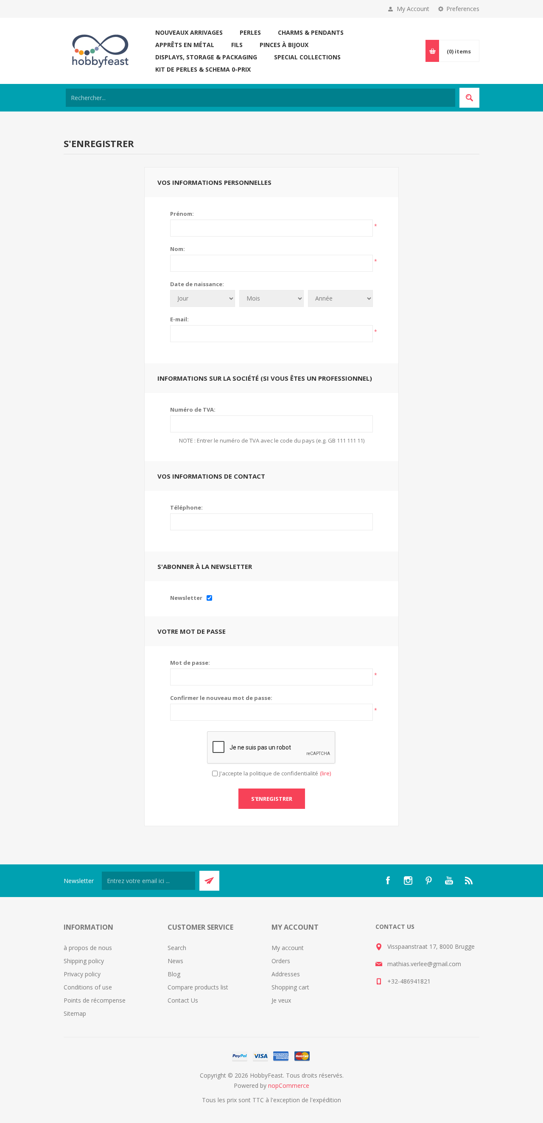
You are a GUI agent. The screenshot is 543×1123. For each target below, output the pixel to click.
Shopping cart (290, 987)
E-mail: (179, 319)
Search (177, 948)
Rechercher (469, 98)
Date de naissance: (197, 284)
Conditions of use (88, 987)
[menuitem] (116, 947)
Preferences (462, 9)
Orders (281, 961)
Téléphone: (186, 507)
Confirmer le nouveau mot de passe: (221, 698)
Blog (174, 974)
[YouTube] (449, 880)
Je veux (281, 1000)
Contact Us (183, 1000)
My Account (413, 9)
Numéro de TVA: (193, 409)
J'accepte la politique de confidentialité (268, 773)
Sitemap (75, 1013)
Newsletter (186, 598)
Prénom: (182, 213)
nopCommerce (288, 1085)
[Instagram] (408, 880)
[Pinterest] (428, 880)
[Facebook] (388, 880)
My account (288, 948)
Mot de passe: (190, 662)
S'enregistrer (271, 799)
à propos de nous (88, 948)
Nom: (177, 249)
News (175, 961)
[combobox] (260, 98)
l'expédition (325, 1100)
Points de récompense (95, 1000)
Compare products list (198, 987)
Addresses (286, 974)
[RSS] (469, 880)
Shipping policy (84, 961)
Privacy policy (82, 974)
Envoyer (209, 881)
